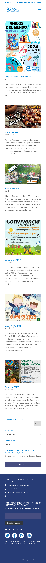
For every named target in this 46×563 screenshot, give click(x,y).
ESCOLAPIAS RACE (13, 326)
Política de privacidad (27, 560)
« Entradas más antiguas (14, 420)
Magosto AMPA (12, 132)
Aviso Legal (15, 560)
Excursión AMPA (12, 387)
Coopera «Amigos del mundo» (18, 77)
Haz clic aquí (23, 464)
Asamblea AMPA (12, 188)
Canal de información (14, 523)
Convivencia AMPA (13, 260)
